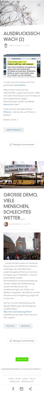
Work (18, 379)
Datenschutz (27, 382)
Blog (32, 379)
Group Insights (13, 130)
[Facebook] (13, 390)
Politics (10, 326)
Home (11, 379)
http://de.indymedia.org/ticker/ (18, 312)
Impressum (15, 382)
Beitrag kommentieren (23, 144)
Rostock (25, 326)
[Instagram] (21, 390)
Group (25, 379)
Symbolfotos (20, 85)
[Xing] (30, 390)
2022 (40, 369)
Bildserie (7, 112)
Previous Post (22, 359)
